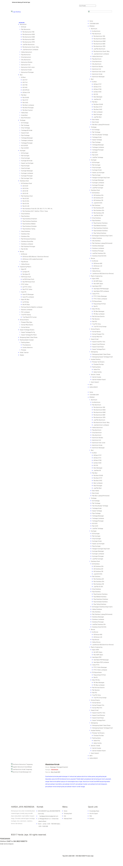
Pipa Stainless (25, 216)
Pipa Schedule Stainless (101, 230)
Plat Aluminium (96, 33)
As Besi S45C (97, 92)
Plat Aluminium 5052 (100, 38)
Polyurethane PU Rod (100, 304)
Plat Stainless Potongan (28, 246)
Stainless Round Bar (27, 241)
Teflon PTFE (95, 293)
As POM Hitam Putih (28, 279)
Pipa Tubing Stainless (100, 233)
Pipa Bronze (24, 261)
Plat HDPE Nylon (98, 283)
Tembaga (22, 120)
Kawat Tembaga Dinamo (27, 330)
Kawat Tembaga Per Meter (29, 335)
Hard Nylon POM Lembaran (101, 291)
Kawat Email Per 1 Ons (98, 341)
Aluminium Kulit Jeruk (98, 71)
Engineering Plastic (25, 266)
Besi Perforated (25, 117)
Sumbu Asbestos (28, 347)
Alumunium (23, 24)
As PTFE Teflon (27, 287)
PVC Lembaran (25, 312)
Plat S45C (25, 102)
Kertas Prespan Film (98, 334)
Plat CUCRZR (25, 148)
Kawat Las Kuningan (27, 163)
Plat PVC (94, 321)
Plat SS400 (26, 97)
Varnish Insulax (96, 377)
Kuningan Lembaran (27, 173)
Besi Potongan (98, 114)
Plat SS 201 (26, 198)
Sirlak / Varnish (24, 352)
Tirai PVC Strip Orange (100, 326)
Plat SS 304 (26, 201)
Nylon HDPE (95, 278)
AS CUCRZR (24, 145)
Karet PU (23, 292)
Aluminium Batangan (98, 76)
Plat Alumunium (25, 29)
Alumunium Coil (25, 64)
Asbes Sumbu (98, 372)
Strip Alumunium (26, 57)
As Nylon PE (26, 271)
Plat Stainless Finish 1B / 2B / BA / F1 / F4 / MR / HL (37, 208)
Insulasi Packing (95, 359)
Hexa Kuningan (25, 168)
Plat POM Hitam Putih (29, 282)
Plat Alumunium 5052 (29, 34)
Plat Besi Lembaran (28, 105)
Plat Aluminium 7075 (99, 46)
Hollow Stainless (97, 238)
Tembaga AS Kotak (26, 130)
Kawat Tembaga (97, 139)
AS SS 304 (25, 188)
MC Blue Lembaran (99, 314)
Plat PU (96, 306)
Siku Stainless (96, 240)
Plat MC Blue (26, 304)
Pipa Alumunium (26, 54)
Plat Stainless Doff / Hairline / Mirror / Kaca (35, 211)
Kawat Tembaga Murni (98, 349)
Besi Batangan (98, 97)
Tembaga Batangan (27, 138)
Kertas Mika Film (97, 336)
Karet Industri (95, 382)
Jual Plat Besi (98, 117)
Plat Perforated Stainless (28, 239)
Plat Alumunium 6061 (29, 39)
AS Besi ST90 (97, 89)
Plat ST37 (25, 100)
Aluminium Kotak (97, 74)
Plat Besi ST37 (98, 107)
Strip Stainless (25, 213)
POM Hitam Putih (26, 277)
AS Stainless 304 (98, 195)
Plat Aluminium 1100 (99, 36)
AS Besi (23, 77)
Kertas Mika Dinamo (27, 324)
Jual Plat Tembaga (97, 157)
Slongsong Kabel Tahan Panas (28, 337)
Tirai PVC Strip (96, 324)
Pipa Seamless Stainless (101, 228)
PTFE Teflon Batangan (100, 296)
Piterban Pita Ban (99, 364)
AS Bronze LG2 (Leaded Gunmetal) (32, 259)
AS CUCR (94, 152)
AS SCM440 (26, 90)
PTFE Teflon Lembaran (100, 299)
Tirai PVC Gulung (26, 314)
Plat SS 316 (26, 203)
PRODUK (92, 26)
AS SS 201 (25, 186)
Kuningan (22, 150)
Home (91, 21)
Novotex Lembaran (26, 309)
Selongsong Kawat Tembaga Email (102, 357)
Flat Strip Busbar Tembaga (100, 134)
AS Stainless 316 (98, 200)
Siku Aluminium (96, 64)
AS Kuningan (25, 153)
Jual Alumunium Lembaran (30, 49)
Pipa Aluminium (96, 59)
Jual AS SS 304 (98, 203)
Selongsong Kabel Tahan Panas (101, 354)
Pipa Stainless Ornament (30, 218)
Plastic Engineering (96, 276)
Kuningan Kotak (97, 170)
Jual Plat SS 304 (98, 215)
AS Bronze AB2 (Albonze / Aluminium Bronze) (36, 256)
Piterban (23, 350)
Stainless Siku (25, 236)
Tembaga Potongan (27, 143)
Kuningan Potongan (27, 176)
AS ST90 (25, 85)
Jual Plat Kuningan (97, 187)
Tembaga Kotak (96, 137)
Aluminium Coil (96, 69)
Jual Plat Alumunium (28, 44)
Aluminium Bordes (97, 66)
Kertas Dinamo (24, 319)
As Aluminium (96, 31)
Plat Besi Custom (28, 110)
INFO (91, 384)
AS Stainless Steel (26, 183)
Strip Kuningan (25, 158)
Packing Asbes (25, 342)
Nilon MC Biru (96, 309)
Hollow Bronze (25, 264)
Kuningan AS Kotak (26, 160)
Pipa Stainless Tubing (29, 229)
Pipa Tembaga (25, 135)
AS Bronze (24, 254)
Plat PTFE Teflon (27, 289)
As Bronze (95, 261)
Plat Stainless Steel (27, 196)
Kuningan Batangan (27, 170)
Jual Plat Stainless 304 (99, 253)
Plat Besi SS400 (98, 104)
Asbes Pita (97, 369)
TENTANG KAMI (94, 23)
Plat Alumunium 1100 (28, 32)
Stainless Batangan (98, 246)
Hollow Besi (24, 112)
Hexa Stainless (25, 231)
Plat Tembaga (25, 125)
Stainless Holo (25, 234)
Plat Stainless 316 (99, 213)
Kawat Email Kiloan (98, 346)
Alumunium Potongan (27, 72)
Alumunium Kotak (26, 70)
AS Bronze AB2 (98, 263)
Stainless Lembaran (27, 244)
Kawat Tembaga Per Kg (28, 332)
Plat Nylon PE (26, 274)
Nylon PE (23, 269)
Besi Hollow (95, 119)
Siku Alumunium (26, 59)
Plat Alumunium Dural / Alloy (31, 47)
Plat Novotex (96, 319)
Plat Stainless (96, 205)
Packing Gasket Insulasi (27, 340)
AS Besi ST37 (97, 84)
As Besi (94, 81)
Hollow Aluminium (97, 56)
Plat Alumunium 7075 (29, 42)
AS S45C (25, 87)
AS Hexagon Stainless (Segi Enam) (102, 235)
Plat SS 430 (26, 206)
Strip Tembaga (25, 128)
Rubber (22, 355)
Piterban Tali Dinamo (98, 362)
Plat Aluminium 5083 (100, 41)
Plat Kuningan (25, 155)
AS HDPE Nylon (98, 281)
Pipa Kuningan (25, 165)
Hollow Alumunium (26, 52)
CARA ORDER (94, 387)
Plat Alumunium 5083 (29, 37)
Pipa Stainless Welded (29, 224)
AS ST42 (25, 82)
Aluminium (94, 28)
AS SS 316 (25, 191)
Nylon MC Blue (25, 299)
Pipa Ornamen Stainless (101, 223)
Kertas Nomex (25, 327)
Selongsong (94, 352)
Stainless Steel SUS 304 (99, 256)
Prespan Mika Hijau (26, 322)
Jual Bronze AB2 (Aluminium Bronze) (103, 273)
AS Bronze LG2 (98, 266)
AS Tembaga (24, 123)
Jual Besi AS (97, 99)
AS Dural (23, 27)
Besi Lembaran (98, 112)
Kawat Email (25, 133)
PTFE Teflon (24, 284)
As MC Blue (26, 302)
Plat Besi (23, 95)
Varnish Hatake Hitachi (99, 379)
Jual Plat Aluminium (99, 49)
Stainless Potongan (98, 251)
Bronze (22, 251)
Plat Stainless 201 (99, 208)
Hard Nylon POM (96, 286)
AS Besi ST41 (97, 86)
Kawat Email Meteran (98, 344)
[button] (53, 22)
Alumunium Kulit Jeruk (27, 67)
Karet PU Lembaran (28, 297)
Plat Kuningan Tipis (27, 178)
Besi (21, 75)
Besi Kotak (95, 122)
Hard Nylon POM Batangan (101, 288)
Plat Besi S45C (98, 109)
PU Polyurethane (97, 301)
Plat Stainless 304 (99, 210)
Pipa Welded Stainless (100, 225)
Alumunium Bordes (26, 62)
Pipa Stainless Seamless (30, 221)
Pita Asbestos (27, 345)
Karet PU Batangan (28, 294)
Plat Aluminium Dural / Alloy (101, 51)
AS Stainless (96, 192)
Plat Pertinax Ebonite (98, 316)
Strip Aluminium (97, 61)
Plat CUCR (95, 155)
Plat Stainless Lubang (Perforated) (102, 243)
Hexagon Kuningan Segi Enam (101, 177)
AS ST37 (25, 80)
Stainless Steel (24, 181)
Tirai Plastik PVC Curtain (30, 317)
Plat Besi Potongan (28, 107)
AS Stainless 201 (98, 198)
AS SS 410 (25, 193)
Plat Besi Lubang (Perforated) (100, 124)
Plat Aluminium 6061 (99, 44)
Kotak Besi (24, 115)
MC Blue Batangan (99, 311)
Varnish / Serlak (95, 374)
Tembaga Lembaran (27, 140)
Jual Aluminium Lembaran (101, 54)
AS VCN (96, 94)
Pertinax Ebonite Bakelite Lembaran (31, 307)
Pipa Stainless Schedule (30, 226)
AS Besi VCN (26, 92)
